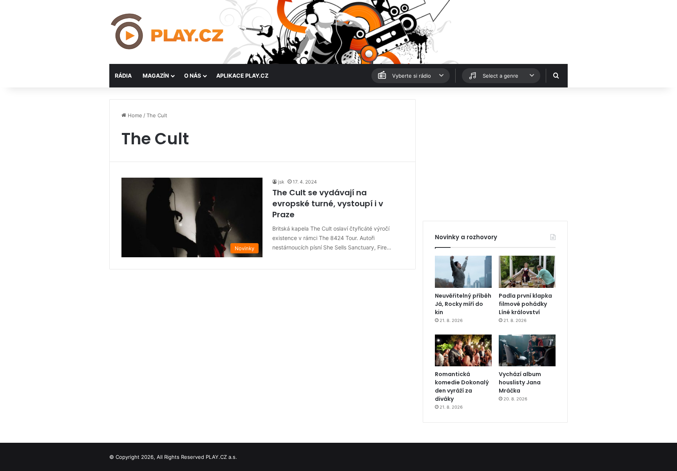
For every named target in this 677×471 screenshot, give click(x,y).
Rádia (123, 75)
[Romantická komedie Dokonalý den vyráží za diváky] (463, 351)
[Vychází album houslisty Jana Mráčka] (527, 351)
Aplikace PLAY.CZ (242, 75)
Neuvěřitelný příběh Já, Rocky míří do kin (463, 304)
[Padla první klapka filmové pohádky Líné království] (527, 272)
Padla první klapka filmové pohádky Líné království (525, 304)
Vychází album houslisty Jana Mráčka (520, 382)
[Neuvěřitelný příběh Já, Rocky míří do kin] (463, 272)
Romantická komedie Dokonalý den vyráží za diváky (462, 386)
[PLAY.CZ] (167, 32)
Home (134, 115)
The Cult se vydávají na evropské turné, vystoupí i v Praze (327, 203)
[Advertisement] (495, 154)
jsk (281, 182)
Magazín (156, 75)
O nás (192, 75)
